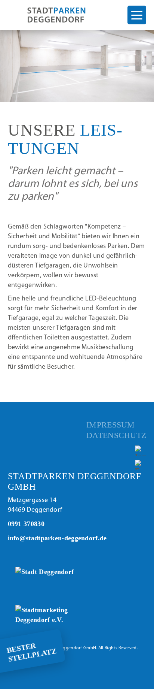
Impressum (110, 425)
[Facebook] (140, 465)
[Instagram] (140, 450)
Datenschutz (116, 435)
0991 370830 (26, 524)
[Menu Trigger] (136, 15)
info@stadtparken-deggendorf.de (57, 538)
